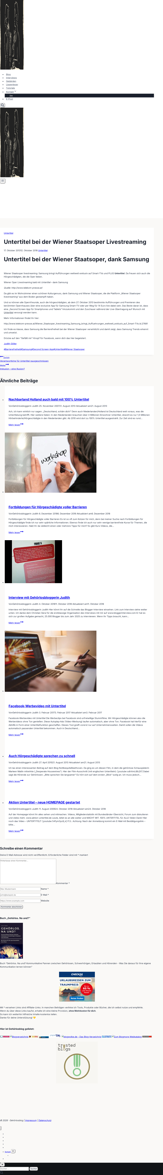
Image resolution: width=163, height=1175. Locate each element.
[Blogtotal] (34, 1036)
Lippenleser (12, 84)
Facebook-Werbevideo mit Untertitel (37, 706)
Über (11, 95)
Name (45, 889)
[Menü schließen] (0, 1128)
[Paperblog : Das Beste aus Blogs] (55, 1036)
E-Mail (45, 895)
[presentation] (79, 463)
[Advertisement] (81, 201)
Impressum (31, 1120)
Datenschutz (44, 1120)
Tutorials (10, 88)
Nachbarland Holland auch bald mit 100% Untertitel (49, 399)
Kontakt (8, 1152)
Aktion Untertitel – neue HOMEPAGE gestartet (44, 802)
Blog (8, 74)
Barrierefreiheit (12, 349)
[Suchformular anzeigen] (2, 105)
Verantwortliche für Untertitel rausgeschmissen (24, 359)
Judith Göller (10, 343)
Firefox (43, 1037)
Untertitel (8, 233)
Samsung (26, 349)
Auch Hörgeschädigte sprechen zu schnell (42, 756)
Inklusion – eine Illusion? (12, 367)
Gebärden (11, 81)
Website (45, 900)
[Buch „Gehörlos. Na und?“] (11, 958)
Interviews (11, 78)
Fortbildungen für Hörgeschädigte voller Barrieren (48, 507)
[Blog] (19, 1036)
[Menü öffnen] (2, 181)
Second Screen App (42, 349)
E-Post (9, 99)
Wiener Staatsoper (74, 349)
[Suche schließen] (2, 1165)
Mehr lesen (16, 425)
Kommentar (63, 883)
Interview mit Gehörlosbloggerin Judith (39, 597)
